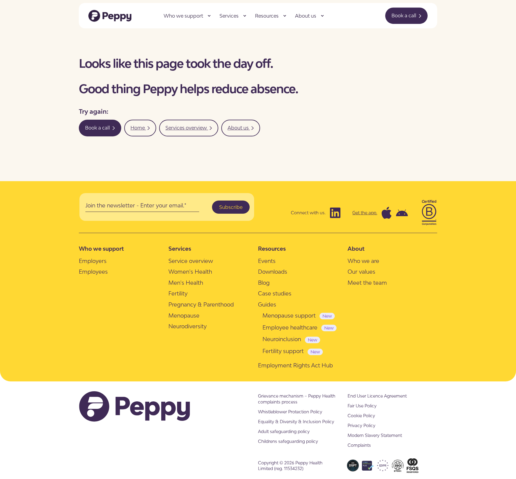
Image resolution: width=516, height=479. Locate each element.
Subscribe (230, 207)
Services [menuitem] (229, 16)
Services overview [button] (186, 128)
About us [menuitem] (305, 16)
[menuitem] (209, 16)
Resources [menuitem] (267, 16)
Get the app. (364, 212)
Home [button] (138, 128)
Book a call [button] (404, 16)
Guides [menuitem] (267, 304)
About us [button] (239, 128)
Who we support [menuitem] (183, 16)
